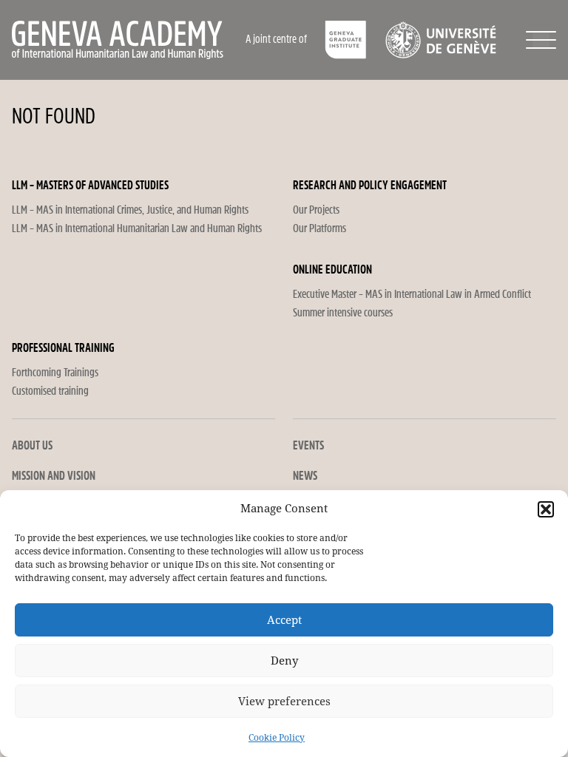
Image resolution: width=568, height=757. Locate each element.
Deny (284, 661)
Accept (284, 620)
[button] (545, 509)
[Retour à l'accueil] (127, 40)
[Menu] (541, 40)
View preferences (284, 701)
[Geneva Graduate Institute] (346, 40)
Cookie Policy (276, 738)
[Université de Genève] (440, 40)
